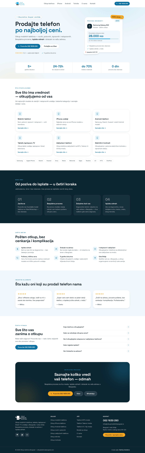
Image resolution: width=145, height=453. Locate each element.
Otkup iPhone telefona (58, 423)
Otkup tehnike (55, 436)
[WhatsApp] (22, 435)
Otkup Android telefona (58, 426)
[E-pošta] (27, 435)
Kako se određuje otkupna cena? (96, 333)
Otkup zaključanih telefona (59, 433)
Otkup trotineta (56, 440)
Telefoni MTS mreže (83, 420)
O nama (84, 3)
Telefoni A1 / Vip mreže (84, 426)
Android (68, 3)
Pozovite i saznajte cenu (114, 435)
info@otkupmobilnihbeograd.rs (113, 424)
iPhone (59, 3)
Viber (78, 394)
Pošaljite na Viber (50, 46)
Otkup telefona (49, 3)
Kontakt (92, 3)
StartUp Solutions (124, 450)
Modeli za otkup (82, 430)
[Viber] (17, 435)
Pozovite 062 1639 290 (29, 46)
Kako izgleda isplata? (96, 345)
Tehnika (76, 3)
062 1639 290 (111, 420)
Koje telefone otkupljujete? (96, 327)
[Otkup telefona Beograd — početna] (20, 3)
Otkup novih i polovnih (58, 430)
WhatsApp (90, 394)
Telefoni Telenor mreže (84, 423)
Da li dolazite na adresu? (96, 351)
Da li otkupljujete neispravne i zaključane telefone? (96, 339)
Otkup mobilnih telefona (59, 420)
